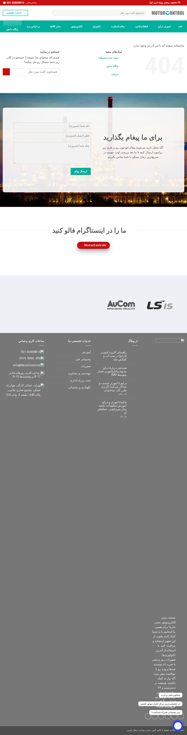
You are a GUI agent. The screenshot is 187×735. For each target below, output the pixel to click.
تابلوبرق (97, 26)
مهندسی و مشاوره (79, 373)
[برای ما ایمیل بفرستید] (139, 166)
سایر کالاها (55, 26)
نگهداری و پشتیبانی (79, 387)
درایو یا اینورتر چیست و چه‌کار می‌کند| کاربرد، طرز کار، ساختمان (113, 386)
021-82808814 (15, 2)
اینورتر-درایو (164, 26)
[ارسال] (56, 13)
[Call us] (133, 166)
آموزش (86, 352)
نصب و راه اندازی (80, 380)
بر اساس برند (33, 26)
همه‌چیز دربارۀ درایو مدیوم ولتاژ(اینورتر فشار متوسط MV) (112, 371)
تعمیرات (86, 366)
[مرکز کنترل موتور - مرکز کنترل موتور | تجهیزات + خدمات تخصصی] (168, 13)
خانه (180, 26)
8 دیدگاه (119, 416)
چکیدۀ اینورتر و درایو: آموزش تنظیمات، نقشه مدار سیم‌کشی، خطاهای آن (112, 407)
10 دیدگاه (119, 394)
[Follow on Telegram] (127, 166)
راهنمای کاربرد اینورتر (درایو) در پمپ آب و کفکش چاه (113, 356)
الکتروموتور (77, 26)
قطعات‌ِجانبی (141, 26)
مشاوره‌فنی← (30, 2)
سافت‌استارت (118, 26)
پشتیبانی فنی (83, 359)
